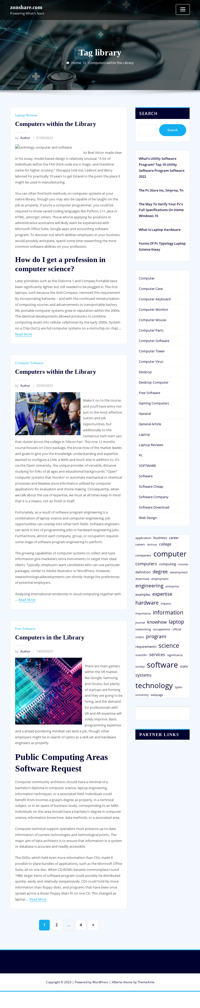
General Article (150, 424)
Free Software (25, 628)
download (142, 579)
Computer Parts (151, 330)
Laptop (144, 434)
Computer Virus (151, 361)
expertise (162, 594)
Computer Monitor (153, 309)
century (152, 544)
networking (143, 629)
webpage (157, 695)
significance (175, 655)
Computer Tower (152, 351)
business (160, 537)
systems (143, 675)
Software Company (153, 497)
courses (183, 564)
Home (76, 62)
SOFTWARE (147, 465)
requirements (146, 646)
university (142, 695)
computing (167, 564)
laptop (176, 621)
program (156, 636)
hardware (147, 602)
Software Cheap (151, 486)
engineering (149, 585)
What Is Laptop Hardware (159, 229)
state (184, 666)
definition (143, 572)
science (169, 646)
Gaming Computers (154, 403)
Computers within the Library (111, 62)
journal (140, 622)
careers (140, 544)
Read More (23, 334)
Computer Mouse (152, 320)
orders (139, 637)
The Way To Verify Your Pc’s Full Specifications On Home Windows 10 (161, 210)
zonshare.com (26, 7)
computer (169, 554)
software (162, 665)
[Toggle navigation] (183, 9)
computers (146, 564)
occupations (161, 629)
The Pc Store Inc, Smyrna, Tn (161, 190)
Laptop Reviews (26, 115)
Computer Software (29, 363)
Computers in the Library (49, 637)
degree (160, 571)
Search (148, 113)
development (179, 572)
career (174, 537)
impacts (166, 603)
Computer (147, 278)
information (168, 612)
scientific (141, 655)
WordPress (100, 982)
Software (146, 476)
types (178, 687)
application (143, 538)
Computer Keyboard (155, 299)
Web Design (148, 517)
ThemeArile (146, 982)
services (157, 654)
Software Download (154, 507)
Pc (140, 455)
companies (143, 555)
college (165, 544)
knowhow (157, 622)
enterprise (172, 586)
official (176, 629)
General (145, 413)
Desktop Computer (153, 382)
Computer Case (151, 288)
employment (159, 579)
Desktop (145, 372)
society (140, 666)
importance (143, 613)
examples (142, 594)
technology (154, 685)
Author (22, 138)
